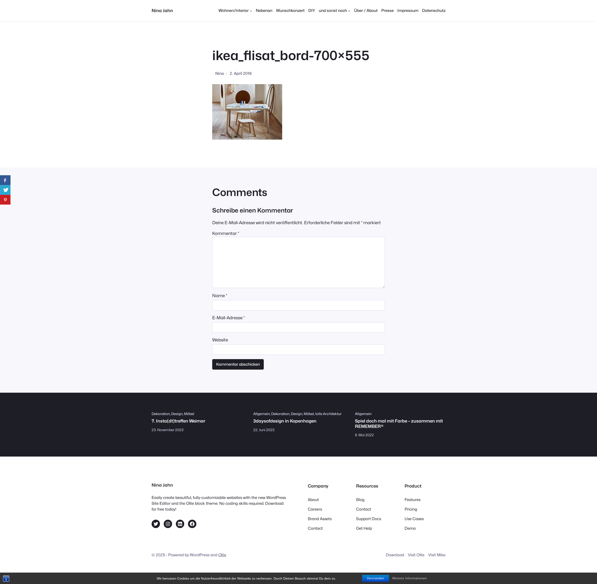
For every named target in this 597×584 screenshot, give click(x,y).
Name (219, 295)
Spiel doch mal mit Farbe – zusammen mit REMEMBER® (399, 423)
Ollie (222, 555)
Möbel (189, 414)
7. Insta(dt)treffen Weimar (178, 420)
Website (220, 339)
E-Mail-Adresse (228, 317)
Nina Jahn (162, 10)
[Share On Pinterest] (5, 200)
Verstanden (375, 578)
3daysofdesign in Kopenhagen (284, 420)
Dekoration (161, 414)
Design (177, 414)
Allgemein (261, 414)
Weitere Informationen (409, 578)
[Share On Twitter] (5, 190)
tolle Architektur (328, 414)
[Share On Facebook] (5, 180)
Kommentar (225, 233)
